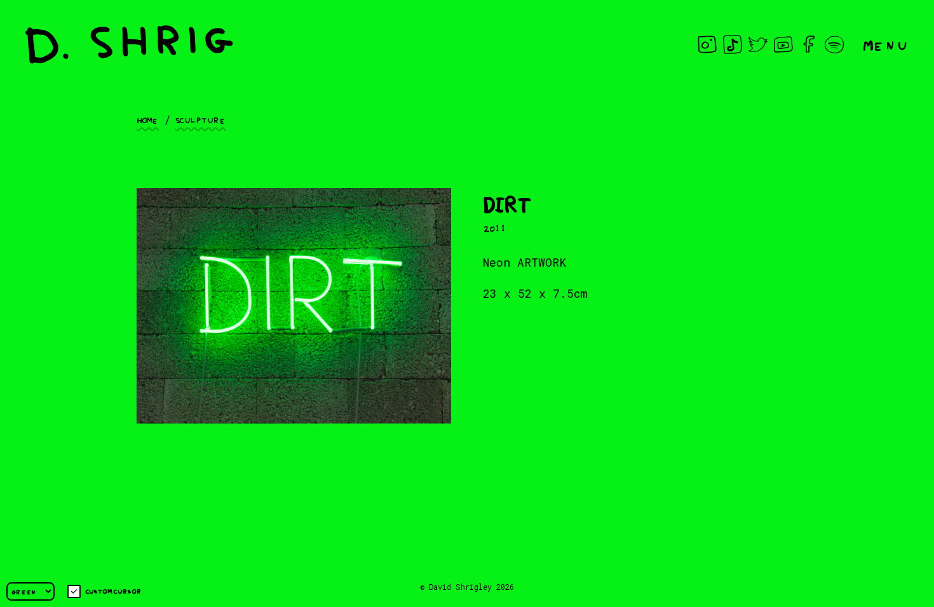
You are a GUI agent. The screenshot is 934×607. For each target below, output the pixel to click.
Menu (886, 44)
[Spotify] (834, 44)
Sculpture (200, 119)
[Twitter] (758, 44)
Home (148, 119)
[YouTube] (783, 44)
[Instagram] (707, 44)
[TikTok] (732, 44)
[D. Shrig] (129, 44)
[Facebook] (808, 44)
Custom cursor (113, 591)
